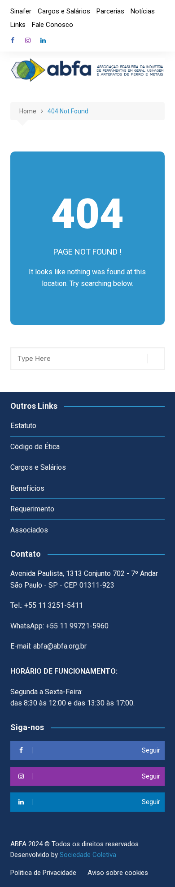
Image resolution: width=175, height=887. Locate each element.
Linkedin (43, 40)
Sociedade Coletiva (88, 855)
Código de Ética (35, 446)
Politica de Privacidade (43, 872)
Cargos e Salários (64, 11)
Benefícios (27, 488)
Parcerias (110, 11)
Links (18, 25)
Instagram (28, 40)
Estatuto (23, 425)
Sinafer (20, 11)
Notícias (143, 11)
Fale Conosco (52, 25)
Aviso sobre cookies (118, 872)
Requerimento (32, 509)
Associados (29, 530)
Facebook (12, 40)
